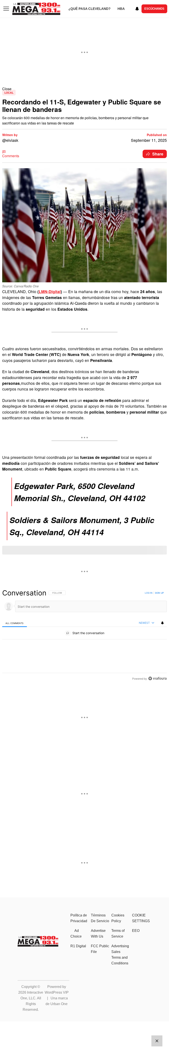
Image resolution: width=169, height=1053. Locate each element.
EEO (136, 931)
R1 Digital (78, 946)
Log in (148, 592)
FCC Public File (100, 949)
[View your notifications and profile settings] (137, 8)
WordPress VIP (57, 992)
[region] (84, 635)
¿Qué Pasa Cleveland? (89, 9)
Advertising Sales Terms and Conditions (120, 954)
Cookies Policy (117, 918)
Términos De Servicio (100, 918)
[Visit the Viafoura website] (157, 678)
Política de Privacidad (78, 918)
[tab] (14, 623)
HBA (121, 9)
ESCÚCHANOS (154, 8)
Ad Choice (76, 933)
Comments (10, 155)
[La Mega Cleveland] (38, 945)
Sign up (159, 592)
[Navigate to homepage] (36, 9)
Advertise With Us (98, 933)
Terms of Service (118, 933)
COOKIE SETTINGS (141, 918)
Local (8, 93)
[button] (84, 89)
